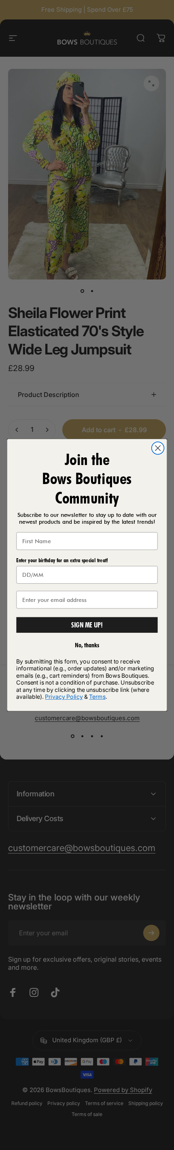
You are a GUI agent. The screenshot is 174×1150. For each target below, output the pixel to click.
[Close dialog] (158, 448)
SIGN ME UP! (87, 625)
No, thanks (87, 645)
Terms (97, 696)
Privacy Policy (64, 696)
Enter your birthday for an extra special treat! (62, 560)
